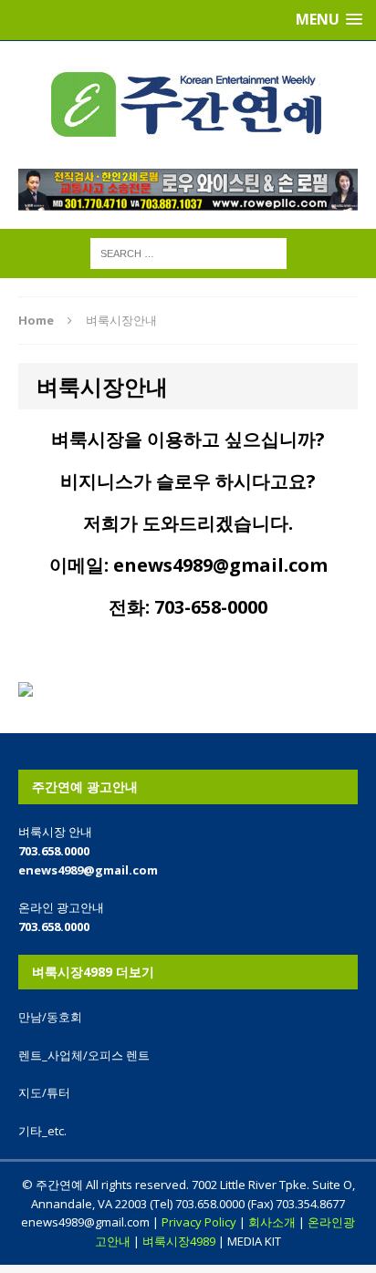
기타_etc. (42, 1131)
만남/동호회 (50, 1017)
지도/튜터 (44, 1092)
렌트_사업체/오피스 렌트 (84, 1055)
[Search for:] (188, 252)
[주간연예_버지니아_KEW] (188, 105)
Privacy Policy (199, 1222)
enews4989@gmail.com (88, 870)
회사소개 (272, 1222)
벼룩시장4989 (178, 1241)
